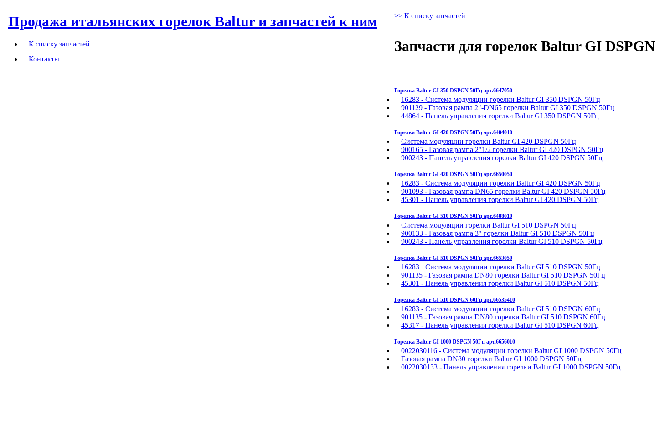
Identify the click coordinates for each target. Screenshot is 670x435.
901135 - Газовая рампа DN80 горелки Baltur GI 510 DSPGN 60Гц (503, 317)
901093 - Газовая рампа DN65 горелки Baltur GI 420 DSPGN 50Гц (503, 191)
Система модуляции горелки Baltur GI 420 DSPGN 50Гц (488, 141)
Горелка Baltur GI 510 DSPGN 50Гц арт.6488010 (453, 216)
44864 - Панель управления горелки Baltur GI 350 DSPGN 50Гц (500, 116)
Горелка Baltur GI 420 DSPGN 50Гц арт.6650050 (453, 174)
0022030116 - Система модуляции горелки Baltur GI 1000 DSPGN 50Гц (511, 350)
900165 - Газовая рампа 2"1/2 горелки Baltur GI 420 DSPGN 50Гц (502, 149)
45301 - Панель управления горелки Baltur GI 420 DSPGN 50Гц (500, 199)
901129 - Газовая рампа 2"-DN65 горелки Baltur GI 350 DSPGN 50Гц (507, 107)
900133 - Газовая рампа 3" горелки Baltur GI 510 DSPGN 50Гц (497, 233)
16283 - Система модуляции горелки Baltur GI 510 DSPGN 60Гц (500, 309)
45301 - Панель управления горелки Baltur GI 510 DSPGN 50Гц (500, 283)
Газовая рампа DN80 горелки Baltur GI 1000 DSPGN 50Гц (491, 359)
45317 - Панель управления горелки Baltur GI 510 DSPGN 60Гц (500, 325)
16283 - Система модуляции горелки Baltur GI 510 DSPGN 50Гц (500, 267)
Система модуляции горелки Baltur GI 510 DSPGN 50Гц (488, 225)
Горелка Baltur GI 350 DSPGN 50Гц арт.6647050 (453, 90)
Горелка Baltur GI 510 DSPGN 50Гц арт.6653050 (453, 258)
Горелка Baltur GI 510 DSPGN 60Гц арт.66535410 (454, 300)
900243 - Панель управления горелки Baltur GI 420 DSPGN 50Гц (502, 158)
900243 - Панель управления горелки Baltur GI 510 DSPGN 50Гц (502, 241)
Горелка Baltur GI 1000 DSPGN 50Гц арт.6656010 (454, 342)
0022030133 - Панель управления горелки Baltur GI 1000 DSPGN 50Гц (511, 367)
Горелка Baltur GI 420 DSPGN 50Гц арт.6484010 (453, 132)
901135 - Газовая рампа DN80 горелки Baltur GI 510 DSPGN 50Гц (503, 275)
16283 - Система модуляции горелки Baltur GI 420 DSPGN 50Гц (500, 183)
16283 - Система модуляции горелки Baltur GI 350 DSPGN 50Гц (500, 99)
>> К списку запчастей (429, 16)
